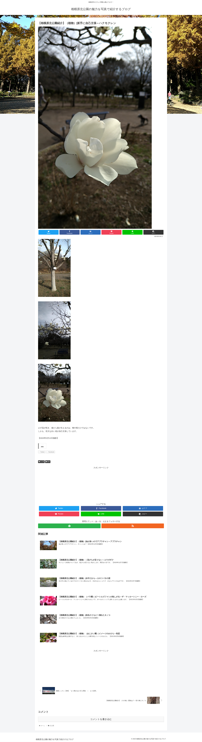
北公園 (42, 461)
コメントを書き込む (101, 719)
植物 (48, 461)
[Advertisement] (101, 484)
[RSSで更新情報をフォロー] (132, 525)
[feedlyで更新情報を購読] (69, 525)
